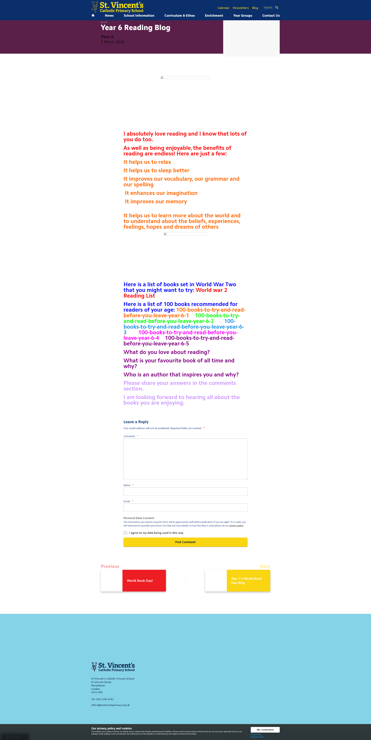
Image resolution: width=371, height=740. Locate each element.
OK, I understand (265, 730)
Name (128, 485)
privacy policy (236, 525)
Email (128, 501)
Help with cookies (257, 737)
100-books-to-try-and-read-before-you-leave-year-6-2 (181, 318)
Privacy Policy (256, 734)
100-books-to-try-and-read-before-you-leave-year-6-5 (178, 341)
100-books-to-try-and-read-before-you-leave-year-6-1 (184, 312)
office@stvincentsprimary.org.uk (110, 705)
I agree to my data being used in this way (156, 533)
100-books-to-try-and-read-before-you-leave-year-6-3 (183, 327)
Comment (130, 436)
